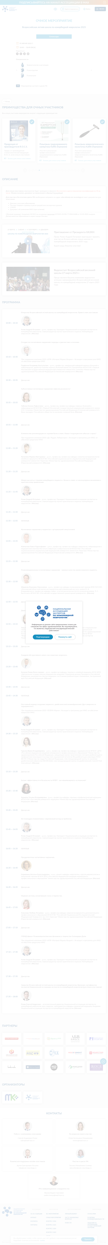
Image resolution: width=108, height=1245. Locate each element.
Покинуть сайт (65, 637)
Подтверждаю (43, 637)
